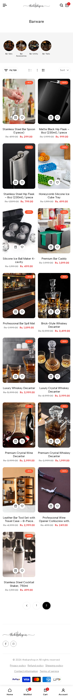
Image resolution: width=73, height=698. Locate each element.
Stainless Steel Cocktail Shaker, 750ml (19, 584)
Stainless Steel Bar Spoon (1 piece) (19, 130)
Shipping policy (54, 665)
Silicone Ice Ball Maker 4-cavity (19, 260)
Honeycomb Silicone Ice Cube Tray (54, 195)
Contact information (26, 671)
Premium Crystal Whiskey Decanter (54, 454)
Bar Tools (46, 54)
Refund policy (36, 665)
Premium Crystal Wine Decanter (19, 454)
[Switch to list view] (30, 70)
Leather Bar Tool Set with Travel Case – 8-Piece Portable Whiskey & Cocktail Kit (19, 519)
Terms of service (49, 671)
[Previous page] (27, 605)
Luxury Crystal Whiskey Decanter (54, 389)
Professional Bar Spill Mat (19, 323)
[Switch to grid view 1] (37, 70)
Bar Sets (8, 54)
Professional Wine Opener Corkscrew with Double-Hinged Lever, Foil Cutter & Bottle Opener (54, 519)
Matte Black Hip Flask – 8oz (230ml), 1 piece (54, 130)
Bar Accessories (21, 55)
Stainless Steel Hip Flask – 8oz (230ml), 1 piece (19, 195)
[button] (22, 117)
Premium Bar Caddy (54, 258)
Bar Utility (33, 54)
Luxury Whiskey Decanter (19, 388)
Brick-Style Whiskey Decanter (54, 325)
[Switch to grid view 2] (43, 70)
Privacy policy (18, 665)
